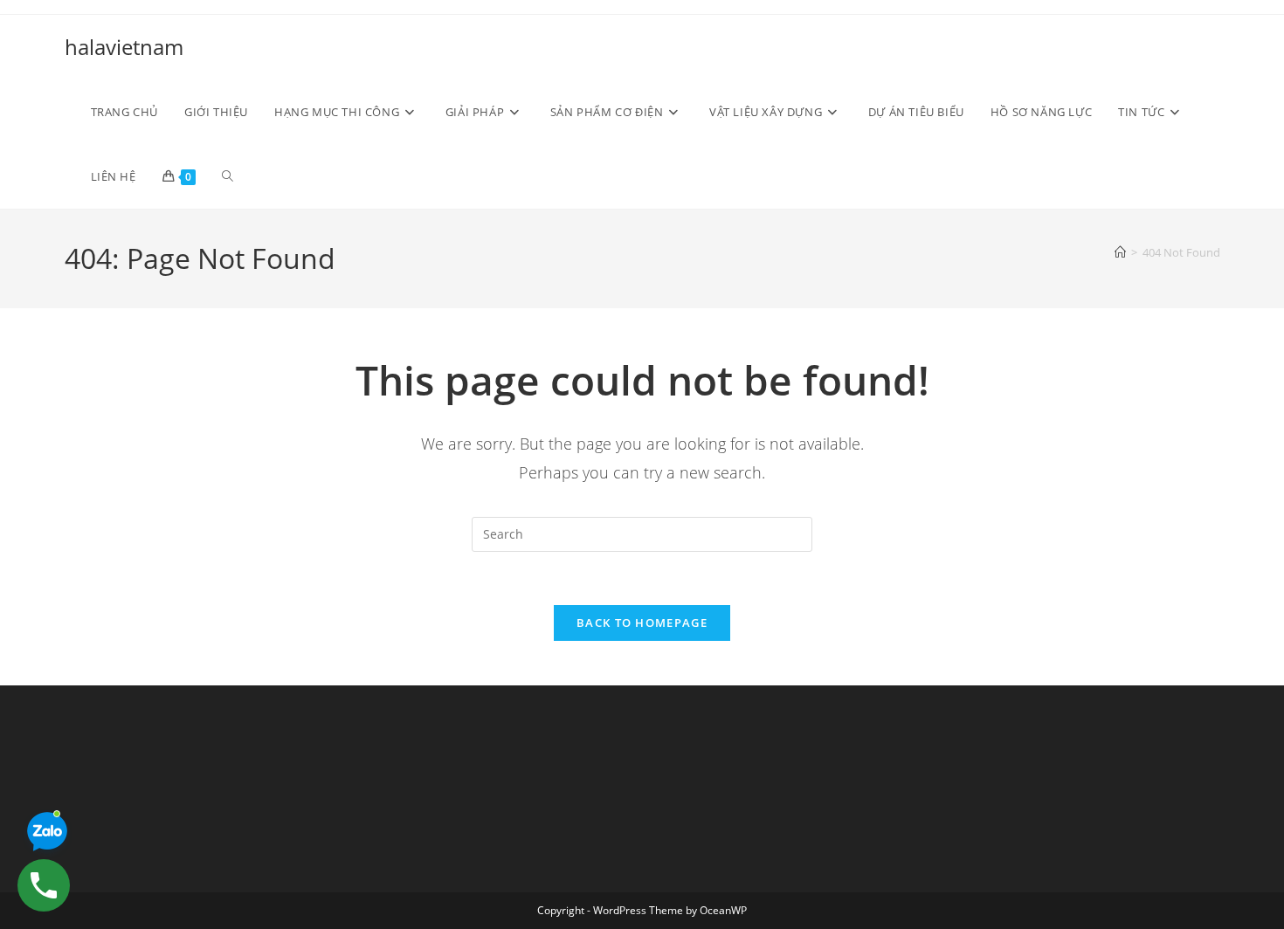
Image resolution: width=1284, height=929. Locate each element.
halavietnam (124, 46)
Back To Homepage (642, 622)
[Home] (1120, 252)
